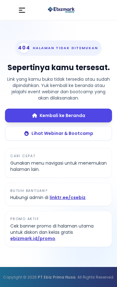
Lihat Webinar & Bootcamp (62, 133)
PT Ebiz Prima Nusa (57, 277)
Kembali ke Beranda (62, 115)
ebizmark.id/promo (32, 238)
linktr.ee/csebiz (67, 197)
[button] (22, 10)
